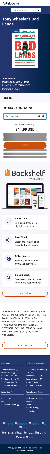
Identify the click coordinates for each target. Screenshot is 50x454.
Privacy (29, 401)
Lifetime (26, 116)
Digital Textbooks (32, 382)
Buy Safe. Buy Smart (34, 385)
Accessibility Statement (35, 369)
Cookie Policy (31, 408)
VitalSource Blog (8, 382)
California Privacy (33, 398)
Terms (28, 405)
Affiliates (29, 373)
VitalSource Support (9, 405)
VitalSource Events (8, 379)
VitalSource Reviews (9, 385)
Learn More (25, 293)
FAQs (3, 401)
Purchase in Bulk (33, 376)
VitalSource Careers (9, 376)
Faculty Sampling (33, 379)
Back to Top (25, 345)
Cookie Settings (32, 411)
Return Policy (6, 398)
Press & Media (7, 373)
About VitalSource (8, 369)
